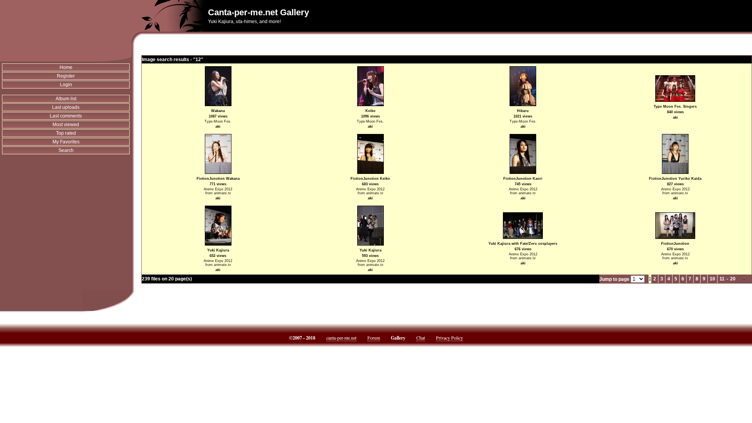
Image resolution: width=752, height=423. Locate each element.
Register (66, 76)
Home (66, 67)
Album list (66, 98)
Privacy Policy (449, 337)
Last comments (66, 116)
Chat (420, 337)
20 (733, 279)
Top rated (66, 133)
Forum (373, 337)
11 (722, 279)
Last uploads (66, 107)
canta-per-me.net (341, 337)
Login (66, 84)
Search (66, 150)
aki (218, 126)
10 (712, 279)
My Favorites (66, 142)
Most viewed (65, 124)
